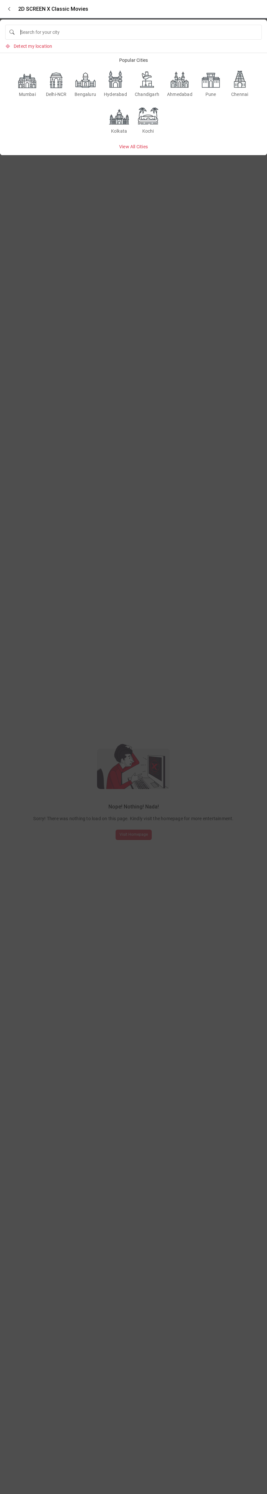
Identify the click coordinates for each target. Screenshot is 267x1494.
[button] (9, 9)
